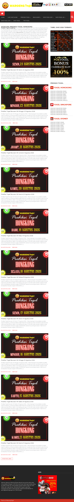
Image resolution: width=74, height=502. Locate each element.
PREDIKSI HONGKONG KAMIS (58, 95)
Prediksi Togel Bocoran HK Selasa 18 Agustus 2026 (17, 277)
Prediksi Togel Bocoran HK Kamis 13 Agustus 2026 (17, 443)
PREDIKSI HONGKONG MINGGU (58, 100)
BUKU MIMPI (36, 17)
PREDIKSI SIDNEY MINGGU (57, 131)
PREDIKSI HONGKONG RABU (58, 94)
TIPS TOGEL (26, 20)
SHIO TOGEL (17, 20)
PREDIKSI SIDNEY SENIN (57, 122)
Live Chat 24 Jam (12, 17)
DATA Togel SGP (47, 17)
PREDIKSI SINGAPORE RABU (58, 110)
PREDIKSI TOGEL (25, 17)
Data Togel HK (60, 17)
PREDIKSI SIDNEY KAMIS (57, 127)
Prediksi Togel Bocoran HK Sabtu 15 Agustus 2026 (17, 401)
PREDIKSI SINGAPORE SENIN (58, 108)
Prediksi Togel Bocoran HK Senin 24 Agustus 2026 (17, 70)
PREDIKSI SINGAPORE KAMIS (58, 111)
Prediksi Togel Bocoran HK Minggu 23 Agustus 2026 (18, 111)
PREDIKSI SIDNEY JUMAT (57, 128)
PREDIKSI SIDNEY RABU (57, 125)
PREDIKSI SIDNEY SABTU (57, 130)
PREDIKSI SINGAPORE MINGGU (58, 114)
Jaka (16, 81)
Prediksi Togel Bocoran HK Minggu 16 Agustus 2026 (18, 360)
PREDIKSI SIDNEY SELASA (57, 124)
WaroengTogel (10, 500)
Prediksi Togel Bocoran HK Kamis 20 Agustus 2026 (17, 194)
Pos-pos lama (7, 458)
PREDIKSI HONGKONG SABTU (58, 98)
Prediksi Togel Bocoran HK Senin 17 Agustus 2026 (17, 318)
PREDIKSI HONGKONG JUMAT (58, 97)
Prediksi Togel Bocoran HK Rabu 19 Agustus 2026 (17, 236)
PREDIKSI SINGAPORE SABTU (58, 113)
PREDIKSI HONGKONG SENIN (58, 91)
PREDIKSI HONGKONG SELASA (58, 92)
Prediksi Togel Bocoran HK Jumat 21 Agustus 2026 (17, 153)
